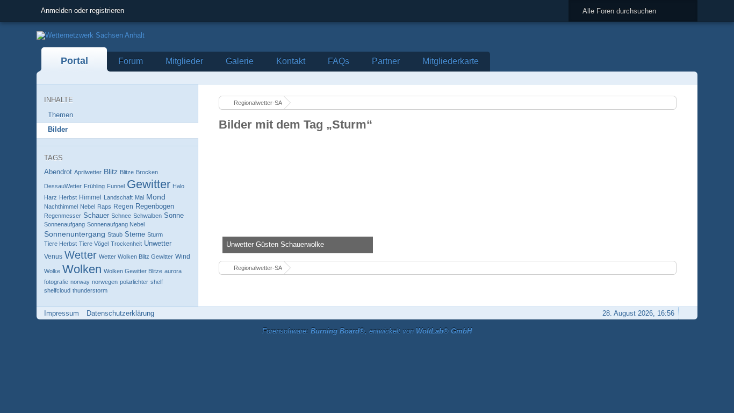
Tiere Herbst (60, 243)
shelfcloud (57, 290)
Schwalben (147, 215)
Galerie (240, 61)
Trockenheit (126, 243)
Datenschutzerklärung (120, 313)
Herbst (68, 197)
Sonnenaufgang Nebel (116, 224)
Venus (53, 256)
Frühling (94, 186)
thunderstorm (90, 290)
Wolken (82, 269)
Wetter (80, 255)
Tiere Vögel (94, 243)
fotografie (56, 282)
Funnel (116, 186)
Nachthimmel (61, 206)
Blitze (127, 172)
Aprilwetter (88, 172)
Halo (178, 186)
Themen (60, 115)
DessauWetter (63, 186)
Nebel (87, 206)
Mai (139, 197)
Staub (115, 234)
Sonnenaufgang (64, 224)
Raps (104, 206)
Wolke (52, 271)
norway (80, 282)
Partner (386, 61)
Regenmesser (62, 215)
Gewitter (148, 184)
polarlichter (134, 282)
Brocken (147, 172)
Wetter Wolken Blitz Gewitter (136, 256)
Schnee (121, 215)
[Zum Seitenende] (686, 78)
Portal (74, 60)
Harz (50, 197)
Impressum (61, 313)
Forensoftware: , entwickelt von (367, 331)
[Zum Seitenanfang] (686, 313)
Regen (123, 206)
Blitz (111, 171)
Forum (130, 61)
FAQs (338, 61)
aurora (173, 271)
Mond (155, 197)
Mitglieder (184, 61)
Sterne (135, 234)
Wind (182, 256)
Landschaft (118, 197)
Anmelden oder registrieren (82, 10)
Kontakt (290, 61)
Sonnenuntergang (74, 234)
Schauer (96, 215)
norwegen (105, 282)
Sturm (155, 234)
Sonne (174, 215)
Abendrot (58, 172)
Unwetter (157, 243)
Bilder (58, 129)
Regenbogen (154, 206)
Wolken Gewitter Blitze (133, 271)
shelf (156, 282)
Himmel (90, 197)
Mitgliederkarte (450, 61)
